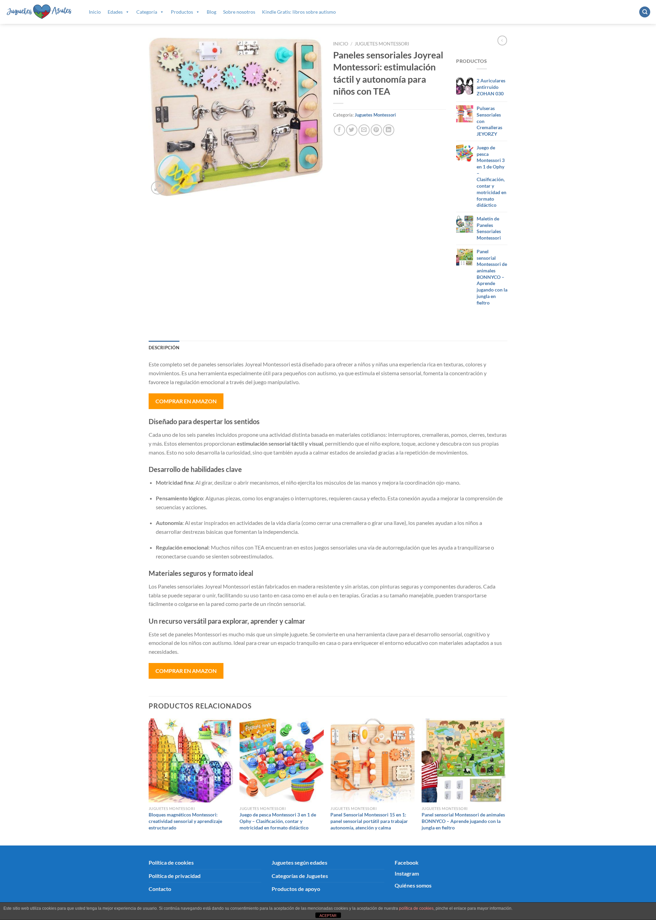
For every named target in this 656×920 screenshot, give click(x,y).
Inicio (95, 12)
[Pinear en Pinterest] (376, 130)
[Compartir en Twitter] (351, 130)
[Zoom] (157, 187)
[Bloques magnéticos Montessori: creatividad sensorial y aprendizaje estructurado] (191, 760)
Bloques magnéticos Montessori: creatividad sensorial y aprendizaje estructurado (185, 821)
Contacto (160, 888)
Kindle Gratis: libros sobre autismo (299, 12)
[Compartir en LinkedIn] (388, 130)
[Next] (505, 781)
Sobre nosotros (239, 12)
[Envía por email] (364, 130)
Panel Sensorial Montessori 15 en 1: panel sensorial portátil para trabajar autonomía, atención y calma (369, 821)
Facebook (407, 862)
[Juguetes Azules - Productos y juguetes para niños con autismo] (39, 11)
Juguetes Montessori (382, 43)
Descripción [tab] (164, 347)
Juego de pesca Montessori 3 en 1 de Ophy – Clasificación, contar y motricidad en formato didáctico (278, 821)
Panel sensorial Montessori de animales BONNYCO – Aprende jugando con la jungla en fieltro (463, 821)
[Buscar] (644, 12)
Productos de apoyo (296, 888)
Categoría (146, 12)
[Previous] (149, 781)
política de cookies (416, 908)
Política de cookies (171, 862)
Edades (115, 12)
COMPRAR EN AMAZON (186, 401)
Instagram (407, 873)
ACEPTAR (328, 916)
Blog (211, 12)
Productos (182, 12)
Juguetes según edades (299, 862)
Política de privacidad (175, 875)
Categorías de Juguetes (300, 875)
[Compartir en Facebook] (339, 130)
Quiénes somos (413, 885)
